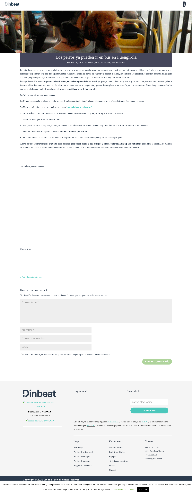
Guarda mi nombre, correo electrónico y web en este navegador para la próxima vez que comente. (66, 354)
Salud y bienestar (83, 188)
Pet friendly (106, 62)
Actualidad (89, 62)
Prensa (112, 465)
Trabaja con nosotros (118, 461)
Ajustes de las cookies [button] (124, 489)
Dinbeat (65, 188)
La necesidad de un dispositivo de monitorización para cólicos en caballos (81, 182)
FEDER (90, 425)
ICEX (144, 421)
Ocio (97, 62)
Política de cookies (82, 461)
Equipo (112, 456)
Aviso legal (78, 447)
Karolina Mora (32, 188)
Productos (81, 222)
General (72, 188)
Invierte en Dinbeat (117, 452)
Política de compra (82, 456)
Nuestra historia (116, 447)
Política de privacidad (83, 452)
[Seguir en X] (76, 399)
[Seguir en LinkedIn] (87, 399)
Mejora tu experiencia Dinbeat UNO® (53, 217)
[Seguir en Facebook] (81, 399)
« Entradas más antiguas (30, 277)
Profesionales (73, 256)
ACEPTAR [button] (143, 489)
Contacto (113, 470)
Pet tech (73, 222)
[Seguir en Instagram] (92, 399)
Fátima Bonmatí (32, 222)
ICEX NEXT (113, 421)
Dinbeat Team (31, 256)
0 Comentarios (118, 62)
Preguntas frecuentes (83, 465)
